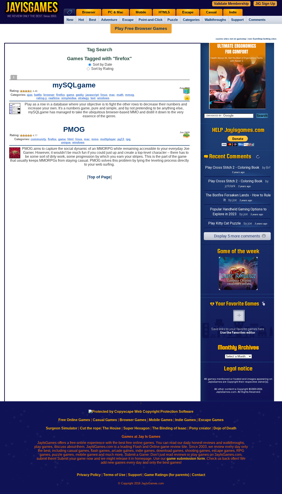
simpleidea (68, 98)
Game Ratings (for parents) (166, 475)
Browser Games (133, 420)
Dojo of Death (224, 428)
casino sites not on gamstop (231, 39)
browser (48, 94)
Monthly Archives (238, 347)
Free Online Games (74, 420)
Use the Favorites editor (237, 332)
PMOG (74, 129)
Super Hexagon (136, 428)
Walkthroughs (215, 20)
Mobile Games (161, 420)
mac (112, 94)
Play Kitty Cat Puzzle (224, 223)
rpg (128, 139)
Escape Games (211, 420)
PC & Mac (115, 12)
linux (103, 94)
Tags (69, 12)
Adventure (109, 20)
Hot (81, 20)
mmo (94, 139)
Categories (191, 20)
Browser (88, 12)
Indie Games (185, 420)
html (70, 139)
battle (38, 94)
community (38, 139)
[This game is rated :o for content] (187, 99)
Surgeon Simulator (61, 428)
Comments (257, 20)
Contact (198, 475)
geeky (80, 94)
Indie (233, 12)
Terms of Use (114, 475)
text (93, 98)
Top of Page (99, 177)
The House (111, 428)
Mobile (141, 12)
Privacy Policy (89, 475)
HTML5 (164, 12)
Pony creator (200, 428)
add (239, 315)
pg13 (120, 139)
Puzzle (172, 20)
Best (92, 20)
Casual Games (105, 420)
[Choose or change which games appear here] (263, 303)
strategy (83, 98)
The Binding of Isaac (169, 428)
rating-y (41, 98)
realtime (53, 98)
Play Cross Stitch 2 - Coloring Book (232, 167)
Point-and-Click (150, 20)
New (70, 20)
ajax (29, 94)
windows (103, 98)
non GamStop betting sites (262, 39)
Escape (128, 20)
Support (237, 20)
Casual (211, 12)
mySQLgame (74, 85)
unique (65, 142)
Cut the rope (90, 428)
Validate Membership (231, 3)
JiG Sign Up (265, 3)
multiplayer (108, 139)
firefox (60, 94)
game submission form (186, 458)
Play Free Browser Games (141, 28)
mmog (129, 94)
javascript (92, 94)
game (70, 94)
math (120, 94)
